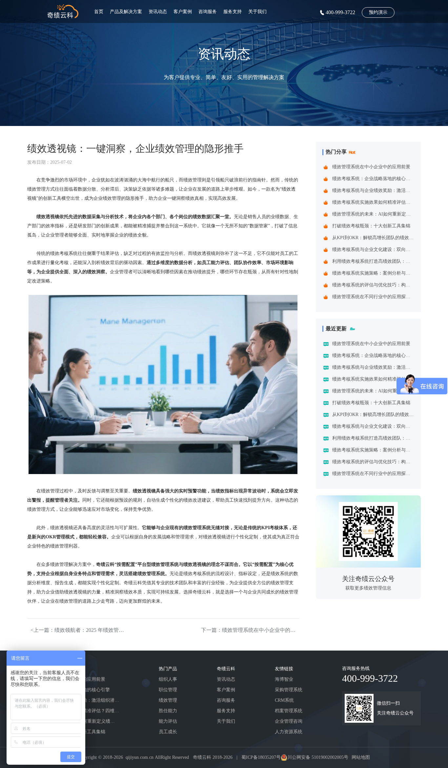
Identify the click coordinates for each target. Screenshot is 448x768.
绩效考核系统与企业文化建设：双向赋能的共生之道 (373, 249)
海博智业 (284, 679)
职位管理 (168, 689)
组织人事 (168, 679)
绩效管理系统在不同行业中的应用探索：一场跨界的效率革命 (373, 296)
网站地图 (361, 757)
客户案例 (182, 11)
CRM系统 (284, 700)
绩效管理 (168, 700)
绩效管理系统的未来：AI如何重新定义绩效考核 (373, 214)
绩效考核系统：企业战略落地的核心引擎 (373, 178)
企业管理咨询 (288, 721)
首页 (98, 11)
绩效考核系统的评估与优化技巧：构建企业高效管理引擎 (373, 284)
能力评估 (168, 721)
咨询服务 (207, 11)
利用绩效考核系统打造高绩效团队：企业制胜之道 (373, 261)
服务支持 (232, 11)
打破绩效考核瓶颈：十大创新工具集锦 (371, 225)
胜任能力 (168, 710)
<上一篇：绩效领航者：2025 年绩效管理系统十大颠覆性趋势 (80, 630)
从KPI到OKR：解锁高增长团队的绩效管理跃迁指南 (373, 237)
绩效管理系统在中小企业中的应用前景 (371, 166)
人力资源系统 (288, 731)
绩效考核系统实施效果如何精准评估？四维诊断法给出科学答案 (373, 202)
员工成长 (168, 731)
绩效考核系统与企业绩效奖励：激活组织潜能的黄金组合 (373, 190)
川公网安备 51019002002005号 (317, 757)
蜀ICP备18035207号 (261, 757)
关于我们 (257, 11)
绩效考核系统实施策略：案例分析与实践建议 (373, 273)
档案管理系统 (288, 710)
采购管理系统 (288, 689)
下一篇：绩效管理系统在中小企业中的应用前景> (250, 630)
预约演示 (378, 12)
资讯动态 (158, 11)
